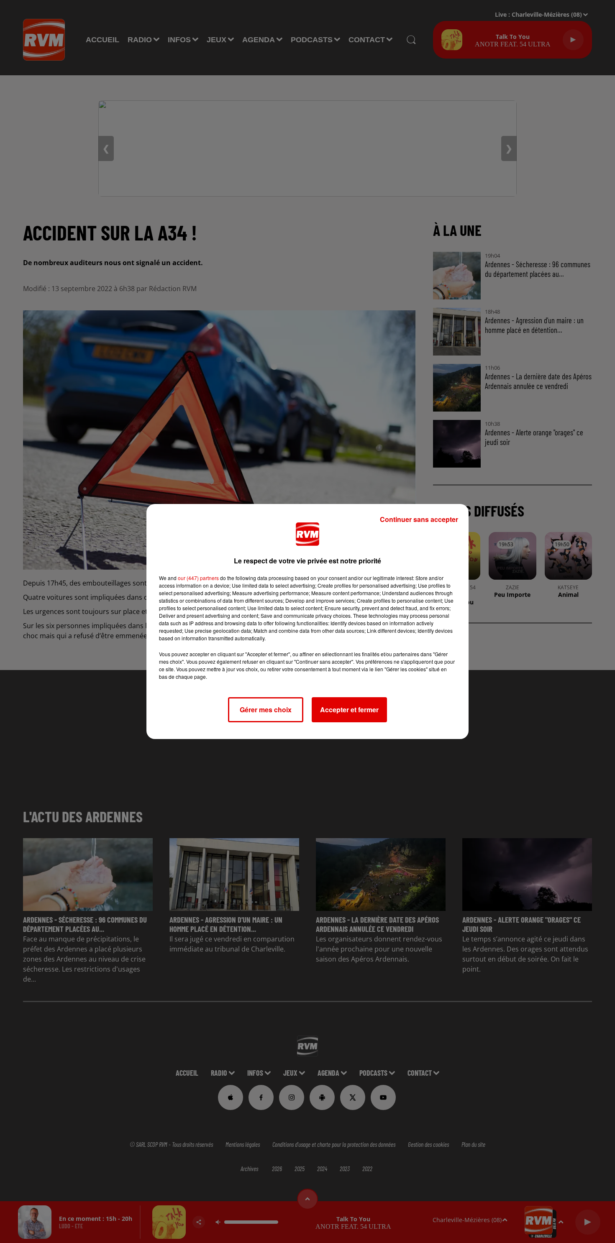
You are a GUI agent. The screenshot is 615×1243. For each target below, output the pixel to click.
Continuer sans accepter (419, 519)
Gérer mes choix (266, 709)
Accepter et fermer (349, 709)
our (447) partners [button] (198, 577)
